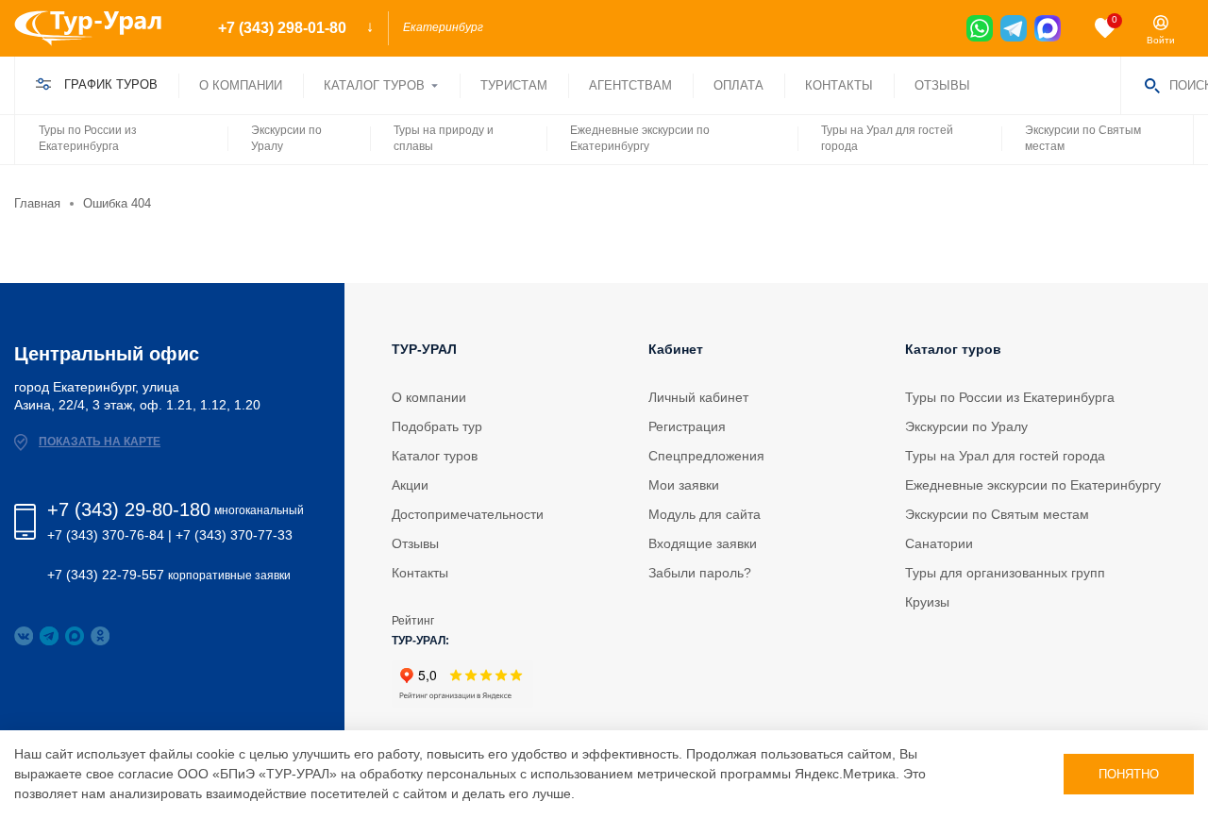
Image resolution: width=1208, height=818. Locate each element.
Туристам (513, 85)
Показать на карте (99, 441)
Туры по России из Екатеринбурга (88, 138)
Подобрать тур (437, 426)
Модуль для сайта (704, 514)
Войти (1161, 40)
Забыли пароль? (699, 572)
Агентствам (630, 85)
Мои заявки (683, 484)
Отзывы (942, 85)
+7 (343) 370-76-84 (105, 535)
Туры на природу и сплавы (444, 138)
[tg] (1013, 28)
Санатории (939, 543)
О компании (240, 85)
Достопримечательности (468, 514)
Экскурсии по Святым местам (1083, 138)
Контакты (839, 85)
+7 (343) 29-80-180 (128, 510)
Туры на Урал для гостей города (887, 138)
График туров (111, 84)
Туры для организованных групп (1005, 572)
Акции (410, 484)
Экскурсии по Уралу (286, 138)
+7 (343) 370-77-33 (234, 535)
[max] (1047, 28)
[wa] (979, 28)
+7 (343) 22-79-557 (105, 574)
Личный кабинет (698, 397)
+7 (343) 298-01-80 (1055, 70)
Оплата (738, 85)
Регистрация (687, 426)
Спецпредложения (706, 455)
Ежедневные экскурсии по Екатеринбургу (640, 138)
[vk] (23, 635)
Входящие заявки (702, 543)
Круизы (927, 601)
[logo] (102, 28)
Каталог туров (374, 85)
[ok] (100, 635)
